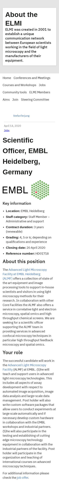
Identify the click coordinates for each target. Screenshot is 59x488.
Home (7, 78)
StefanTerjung (21, 116)
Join (15, 99)
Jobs (42, 85)
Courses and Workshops (19, 85)
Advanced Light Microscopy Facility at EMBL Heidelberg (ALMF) (25, 274)
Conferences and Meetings (32, 78)
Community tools (15, 92)
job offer (22, 477)
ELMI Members (39, 92)
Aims (6, 99)
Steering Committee (35, 99)
